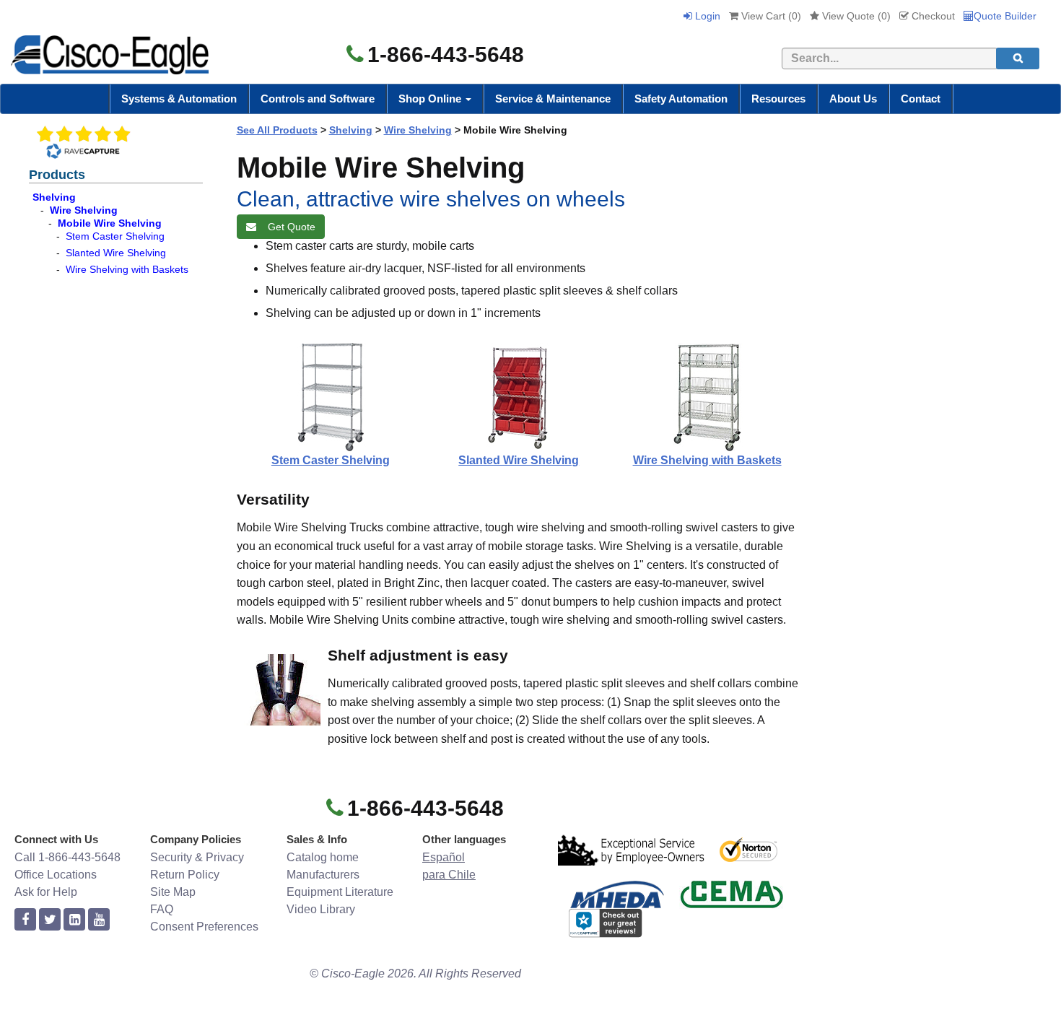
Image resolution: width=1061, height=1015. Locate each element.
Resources (778, 98)
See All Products (277, 130)
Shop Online (431, 98)
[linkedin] (74, 920)
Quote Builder (1005, 16)
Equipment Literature (340, 892)
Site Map (173, 892)
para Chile (449, 874)
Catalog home (323, 857)
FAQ (161, 909)
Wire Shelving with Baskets (127, 269)
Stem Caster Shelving (115, 236)
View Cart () (769, 16)
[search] (1017, 58)
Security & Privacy (197, 857)
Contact (920, 98)
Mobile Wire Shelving (110, 223)
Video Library (321, 909)
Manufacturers (323, 874)
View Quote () (855, 16)
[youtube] (99, 920)
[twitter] (50, 920)
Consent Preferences (204, 926)
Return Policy (184, 874)
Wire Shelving (84, 210)
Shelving (54, 197)
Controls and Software (318, 98)
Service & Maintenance (553, 98)
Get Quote (288, 226)
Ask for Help (45, 892)
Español (443, 857)
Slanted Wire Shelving (116, 252)
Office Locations (55, 874)
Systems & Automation (179, 98)
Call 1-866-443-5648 (67, 857)
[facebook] (25, 920)
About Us (853, 98)
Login (706, 16)
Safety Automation (681, 98)
